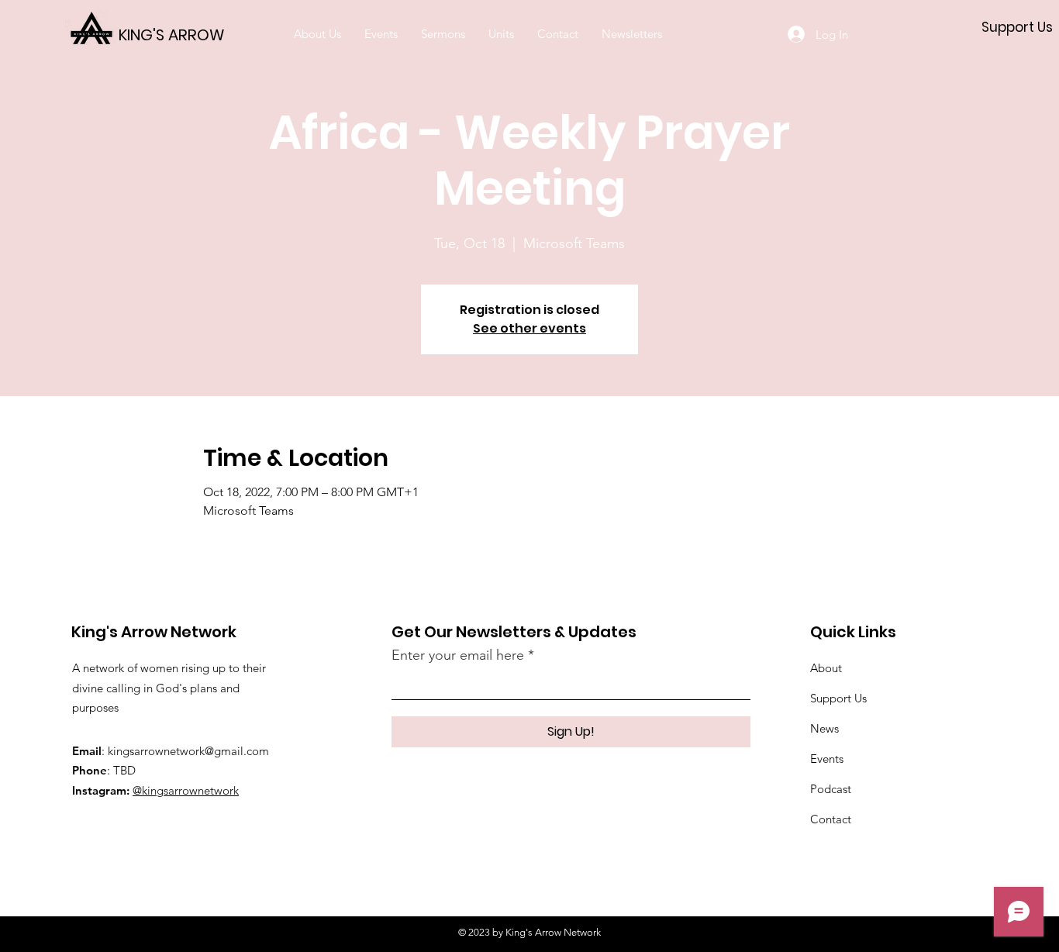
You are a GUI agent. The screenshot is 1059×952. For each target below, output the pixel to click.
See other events (529, 328)
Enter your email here (458, 655)
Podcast (830, 788)
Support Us (838, 698)
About (826, 668)
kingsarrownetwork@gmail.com (188, 750)
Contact (830, 819)
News (824, 728)
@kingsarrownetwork (186, 790)
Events (826, 758)
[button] (381, 34)
